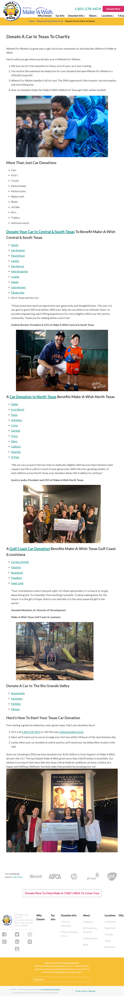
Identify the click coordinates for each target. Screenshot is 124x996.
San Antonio (18, 250)
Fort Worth (17, 409)
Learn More (17, 877)
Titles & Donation (66, 923)
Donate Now (113, 8)
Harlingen (16, 698)
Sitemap (92, 991)
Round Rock (18, 255)
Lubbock (16, 446)
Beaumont (17, 572)
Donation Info (75, 15)
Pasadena (16, 577)
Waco (14, 441)
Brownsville (18, 693)
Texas (108, 940)
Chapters (88, 921)
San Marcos (17, 266)
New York (110, 928)
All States (110, 946)
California (110, 921)
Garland (15, 430)
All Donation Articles (90, 930)
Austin (14, 244)
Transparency (90, 938)
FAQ (121, 915)
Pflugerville (17, 292)
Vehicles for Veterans (43, 969)
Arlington (16, 419)
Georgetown (18, 287)
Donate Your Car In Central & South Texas (40, 231)
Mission (15, 709)
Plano (14, 414)
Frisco (14, 435)
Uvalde (15, 276)
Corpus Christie (20, 561)
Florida (109, 934)
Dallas (14, 404)
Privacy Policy (81, 991)
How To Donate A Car (69, 933)
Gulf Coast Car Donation (30, 548)
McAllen (16, 703)
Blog (85, 944)
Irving (14, 425)
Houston (16, 567)
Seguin (15, 281)
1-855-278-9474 (31, 731)
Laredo (15, 260)
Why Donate (45, 15)
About (92, 15)
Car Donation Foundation (49, 989)
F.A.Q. (121, 15)
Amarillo (16, 451)
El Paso (15, 456)
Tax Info (59, 15)
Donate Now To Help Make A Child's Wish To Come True (62, 893)
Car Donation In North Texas (33, 396)
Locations (107, 15)
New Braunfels (19, 271)
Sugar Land (17, 583)
